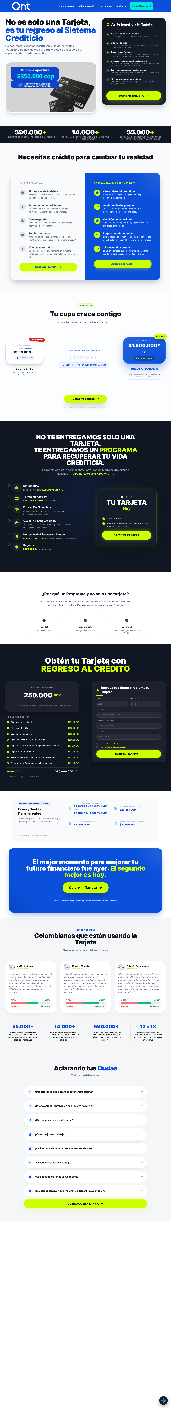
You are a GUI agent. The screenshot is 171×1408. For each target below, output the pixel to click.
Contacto (121, 6)
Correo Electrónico (106, 720)
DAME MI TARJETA (134, 96)
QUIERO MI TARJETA (129, 754)
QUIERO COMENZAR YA (85, 1203)
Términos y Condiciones (114, 744)
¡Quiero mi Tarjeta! (48, 267)
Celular (100, 731)
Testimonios (105, 6)
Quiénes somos (67, 6)
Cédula (100, 710)
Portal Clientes (140, 6)
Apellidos (134, 699)
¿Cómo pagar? (86, 6)
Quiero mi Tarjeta (85, 887)
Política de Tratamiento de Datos (116, 747)
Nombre (100, 699)
